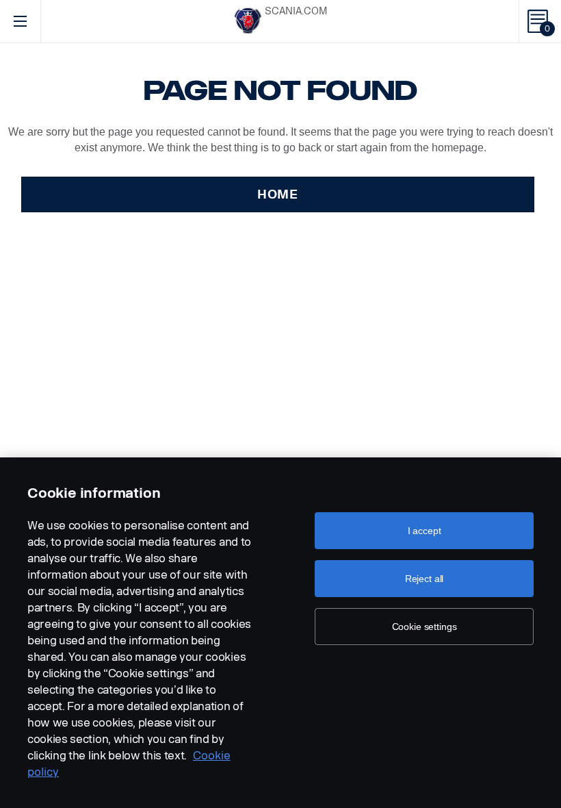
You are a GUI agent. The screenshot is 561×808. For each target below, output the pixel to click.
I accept (424, 530)
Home (277, 194)
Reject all (424, 578)
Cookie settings (424, 626)
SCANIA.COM (296, 11)
